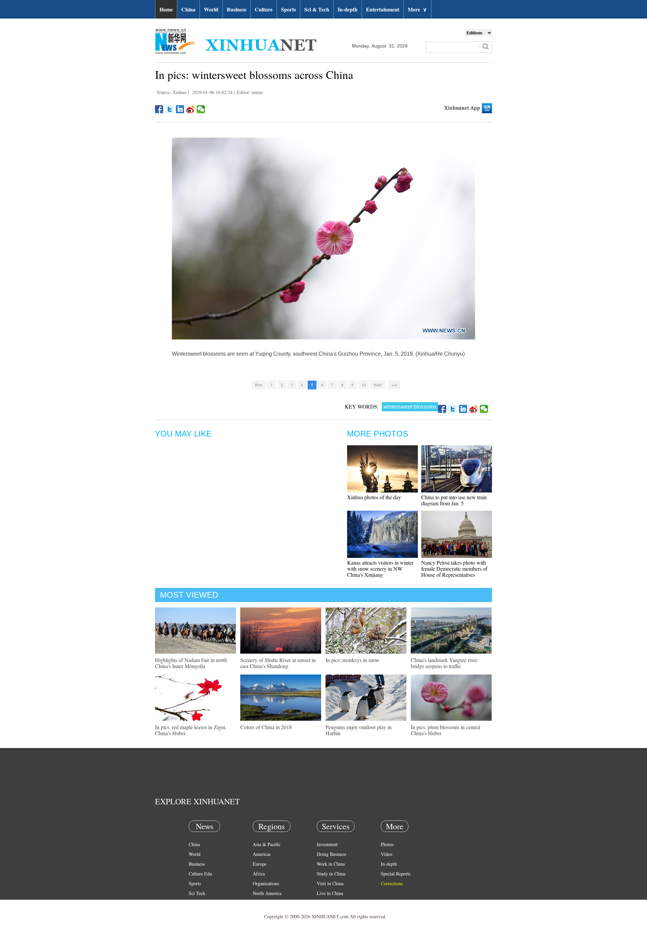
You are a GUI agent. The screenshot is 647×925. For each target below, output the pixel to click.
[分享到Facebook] (159, 109)
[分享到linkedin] (180, 109)
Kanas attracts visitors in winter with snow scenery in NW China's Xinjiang (380, 568)
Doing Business (331, 854)
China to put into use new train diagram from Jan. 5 (454, 500)
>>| (394, 384)
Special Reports (395, 873)
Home (166, 9)
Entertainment (382, 9)
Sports (288, 9)
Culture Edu (200, 873)
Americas (262, 854)
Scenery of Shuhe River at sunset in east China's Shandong (278, 662)
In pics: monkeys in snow (352, 659)
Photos (387, 844)
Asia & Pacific (266, 844)
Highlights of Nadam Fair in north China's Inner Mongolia (191, 662)
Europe (260, 864)
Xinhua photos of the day (374, 497)
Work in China (331, 864)
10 (364, 384)
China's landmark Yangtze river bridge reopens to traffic (444, 662)
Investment (327, 844)
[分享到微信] (201, 109)
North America (267, 893)
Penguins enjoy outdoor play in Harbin (359, 730)
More (417, 9)
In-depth (348, 9)
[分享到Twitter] (169, 109)
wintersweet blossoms (409, 407)
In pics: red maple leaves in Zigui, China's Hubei (190, 730)
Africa (259, 873)
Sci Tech (197, 893)
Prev (259, 384)
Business (236, 9)
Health (195, 903)
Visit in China (330, 883)
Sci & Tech (316, 9)
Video (386, 854)
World (211, 9)
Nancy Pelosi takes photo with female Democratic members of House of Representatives (454, 568)
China (188, 9)
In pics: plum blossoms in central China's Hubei (445, 730)
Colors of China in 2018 (266, 726)
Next (377, 384)
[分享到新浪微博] (190, 109)
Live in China (330, 893)
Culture (264, 9)
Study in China (331, 873)
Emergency (327, 903)
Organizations (266, 883)
